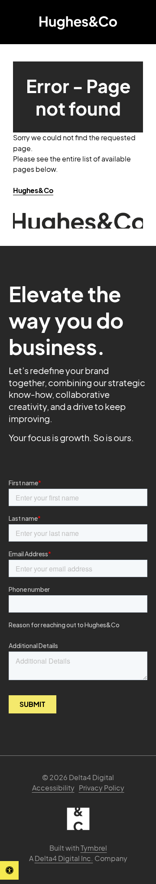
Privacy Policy (101, 787)
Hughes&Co (33, 190)
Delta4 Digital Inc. (64, 858)
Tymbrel (94, 847)
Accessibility (53, 787)
